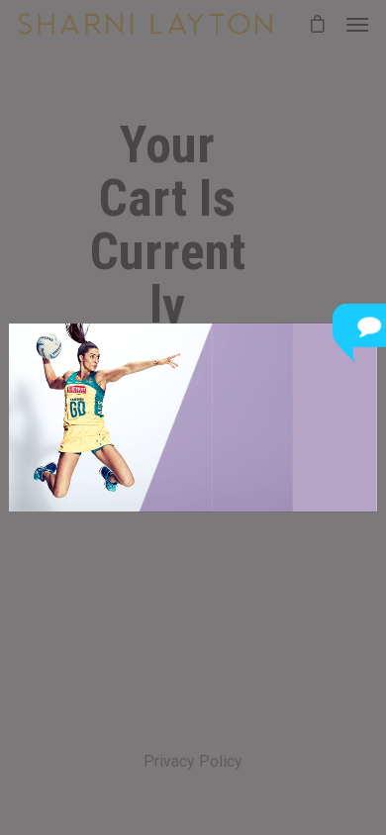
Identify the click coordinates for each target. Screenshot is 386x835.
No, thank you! (173, 472)
